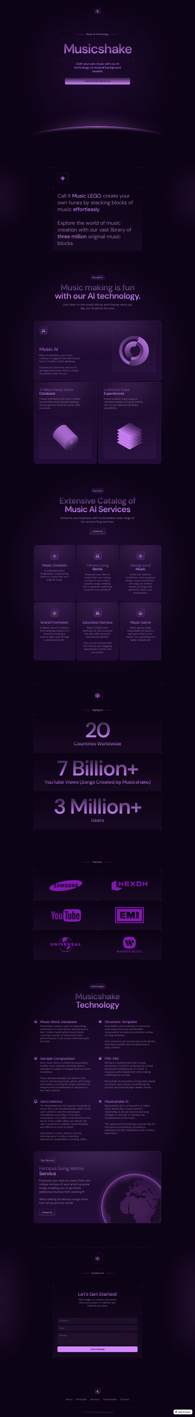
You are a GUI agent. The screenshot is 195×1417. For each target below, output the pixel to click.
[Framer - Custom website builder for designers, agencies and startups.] (183, 1412)
